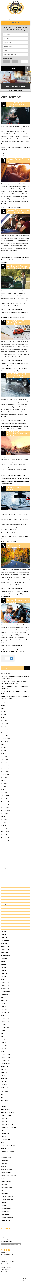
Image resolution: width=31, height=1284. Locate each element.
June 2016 (4, 1072)
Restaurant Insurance (7, 1187)
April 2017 (4, 1042)
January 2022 (4, 871)
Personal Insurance (6, 1172)
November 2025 (5, 732)
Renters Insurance (6, 1181)
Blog (2, 1265)
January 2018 (4, 1015)
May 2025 (3, 750)
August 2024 (4, 777)
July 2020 (3, 925)
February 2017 (5, 1048)
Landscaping (4, 1160)
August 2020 (4, 922)
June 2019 (4, 964)
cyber (2, 1130)
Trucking (3, 1202)
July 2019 (3, 961)
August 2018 (4, 994)
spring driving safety (15, 426)
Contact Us (5, 1263)
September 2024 (5, 774)
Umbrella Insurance (6, 1208)
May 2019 (3, 967)
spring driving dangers (18, 481)
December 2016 (5, 1054)
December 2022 (5, 838)
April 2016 (4, 1078)
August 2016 (4, 1066)
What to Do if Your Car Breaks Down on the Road (18, 267)
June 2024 (4, 783)
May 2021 (3, 895)
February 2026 (5, 723)
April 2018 (4, 1006)
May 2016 (3, 1075)
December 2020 (5, 910)
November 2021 (5, 877)
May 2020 (3, 931)
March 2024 (4, 792)
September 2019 (5, 955)
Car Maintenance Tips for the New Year (18, 601)
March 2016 (4, 1081)
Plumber (3, 1178)
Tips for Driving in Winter (15, 488)
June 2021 (4, 892)
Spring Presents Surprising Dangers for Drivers (17, 433)
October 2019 (5, 952)
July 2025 (3, 744)
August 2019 (4, 958)
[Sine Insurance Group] (15, 8)
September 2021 (5, 883)
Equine (3, 1142)
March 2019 (4, 973)
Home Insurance (5, 1148)
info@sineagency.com (6, 1241)
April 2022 (4, 862)
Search (27, 668)
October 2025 (5, 735)
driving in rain (10, 478)
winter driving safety (9, 538)
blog (24, 254)
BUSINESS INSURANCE (7, 1255)
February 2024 (5, 795)
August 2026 (4, 705)
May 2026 (3, 714)
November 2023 (5, 805)
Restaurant (4, 1184)
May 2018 (3, 1003)
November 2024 (5, 768)
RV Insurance (4, 1193)
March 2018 (4, 1009)
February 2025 (5, 759)
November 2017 (5, 1021)
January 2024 (4, 799)
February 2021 (5, 904)
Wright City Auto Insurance (17, 317)
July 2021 (3, 889)
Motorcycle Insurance (12, 153)
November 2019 (5, 949)
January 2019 (4, 979)
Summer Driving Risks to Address (18, 160)
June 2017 (4, 1036)
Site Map (4, 1271)
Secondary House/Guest (7, 1196)
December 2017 (5, 1018)
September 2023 (5, 811)
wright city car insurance (19, 371)
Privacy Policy (6, 1267)
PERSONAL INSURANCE (7, 1261)
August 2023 (4, 814)
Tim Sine (9, 147)
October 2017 (5, 1024)
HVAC (2, 1154)
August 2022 (4, 850)
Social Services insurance (7, 1199)
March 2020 (4, 937)
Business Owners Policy (7, 1112)
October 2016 (5, 1060)
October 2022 (5, 844)
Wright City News (5, 1220)
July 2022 (3, 853)
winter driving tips (21, 538)
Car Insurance (5, 260)
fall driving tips (16, 594)
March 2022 (4, 865)
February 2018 (5, 1012)
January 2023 (4, 835)
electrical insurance (6, 1139)
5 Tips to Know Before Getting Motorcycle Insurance (17, 104)
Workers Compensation (7, 1217)
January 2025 (4, 762)
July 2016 (3, 1069)
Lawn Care (4, 1163)
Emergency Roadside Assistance (17, 315)
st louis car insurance (17, 368)
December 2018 (5, 982)
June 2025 (4, 747)
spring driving (5, 426)
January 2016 (4, 1087)
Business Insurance (6, 1109)
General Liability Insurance (8, 1145)
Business (3, 1106)
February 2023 (5, 832)
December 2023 (5, 802)
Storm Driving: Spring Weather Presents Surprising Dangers (16, 375)
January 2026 (4, 726)
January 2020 (4, 943)
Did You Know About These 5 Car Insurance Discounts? (17, 322)
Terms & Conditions (7, 1269)
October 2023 (5, 808)
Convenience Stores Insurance (9, 1127)
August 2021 (4, 886)
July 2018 (3, 997)
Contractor (4, 1118)
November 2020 (5, 913)
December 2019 (5, 946)
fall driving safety (22, 591)
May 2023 (3, 823)
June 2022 (4, 856)
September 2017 (5, 1027)
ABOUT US (4, 1252)
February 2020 (5, 940)
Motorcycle (4, 1166)
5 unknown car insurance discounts (16, 363)
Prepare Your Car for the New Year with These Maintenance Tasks (18, 212)
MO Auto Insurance (11, 423)
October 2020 (5, 916)
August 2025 (4, 741)
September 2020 (5, 919)
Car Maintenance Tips (15, 260)
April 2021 (4, 898)
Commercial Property (6, 1115)
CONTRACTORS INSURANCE (9, 1257)
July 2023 (3, 817)
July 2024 (3, 780)
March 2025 (4, 756)
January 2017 (4, 1051)
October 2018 (5, 988)
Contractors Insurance (7, 1124)
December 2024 (5, 765)
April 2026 (4, 717)
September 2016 (5, 1063)
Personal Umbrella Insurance (8, 1175)
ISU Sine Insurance (6, 1157)
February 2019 (5, 976)
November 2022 (5, 841)
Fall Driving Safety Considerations (15, 546)
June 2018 (4, 1000)
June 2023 (4, 820)
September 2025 (5, 738)
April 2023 (4, 826)
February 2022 (5, 868)
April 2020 (4, 934)
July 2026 (3, 708)
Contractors (4, 1121)
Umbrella (3, 1205)
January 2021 (4, 907)
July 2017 (3, 1033)
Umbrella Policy (5, 1211)
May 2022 (3, 859)
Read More (4, 204)
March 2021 (4, 901)
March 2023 (4, 829)
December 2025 (5, 729)
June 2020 (4, 928)
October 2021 (5, 880)
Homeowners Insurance (7, 1151)
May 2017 (3, 1039)
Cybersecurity (5, 1133)
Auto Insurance (18, 147)
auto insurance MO (20, 312)
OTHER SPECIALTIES (7, 1259)
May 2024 (3, 786)
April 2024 (4, 789)
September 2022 (5, 847)
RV (2, 1190)
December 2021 (5, 874)
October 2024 (5, 771)
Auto (2, 1097)
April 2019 (4, 970)
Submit (13, 68)
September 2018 (5, 991)
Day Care (3, 1136)
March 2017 (4, 1045)
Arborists (3, 1094)
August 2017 (4, 1030)
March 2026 (4, 720)
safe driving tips (22, 423)
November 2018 (5, 985)
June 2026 (4, 711)
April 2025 (4, 753)
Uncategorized (5, 1214)
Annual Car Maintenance (13, 257)
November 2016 (5, 1057)
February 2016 (5, 1084)
